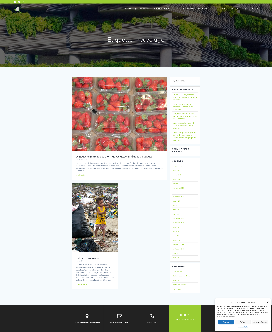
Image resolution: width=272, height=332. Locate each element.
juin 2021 (176, 205)
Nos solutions (161, 9)
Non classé (177, 289)
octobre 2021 (177, 192)
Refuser (243, 322)
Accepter (226, 322)
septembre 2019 (178, 249)
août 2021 (176, 201)
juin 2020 (176, 231)
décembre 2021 (178, 184)
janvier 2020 (177, 240)
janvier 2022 (177, 179)
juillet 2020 (176, 227)
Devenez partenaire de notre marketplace (237, 9)
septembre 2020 (178, 223)
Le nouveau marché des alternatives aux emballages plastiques (114, 156)
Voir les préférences (260, 322)
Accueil (128, 9)
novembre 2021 (178, 188)
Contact (191, 9)
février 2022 (177, 175)
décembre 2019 (178, 245)
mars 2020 (176, 236)
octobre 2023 (177, 166)
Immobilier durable (179, 285)
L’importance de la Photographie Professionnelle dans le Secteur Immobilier (184, 125)
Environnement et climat (181, 276)
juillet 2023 (176, 171)
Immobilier (176, 280)
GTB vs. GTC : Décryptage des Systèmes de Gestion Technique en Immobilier (185, 97)
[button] (268, 302)
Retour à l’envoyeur (87, 258)
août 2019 (176, 253)
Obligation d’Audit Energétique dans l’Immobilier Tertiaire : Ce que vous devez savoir (185, 116)
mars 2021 (176, 214)
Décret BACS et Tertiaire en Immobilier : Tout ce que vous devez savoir (183, 106)
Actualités (178, 9)
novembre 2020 (178, 218)
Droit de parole (178, 272)
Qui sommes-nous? (143, 9)
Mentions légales (243, 327)
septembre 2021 (178, 197)
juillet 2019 (176, 258)
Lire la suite (80, 175)
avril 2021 (176, 210)
